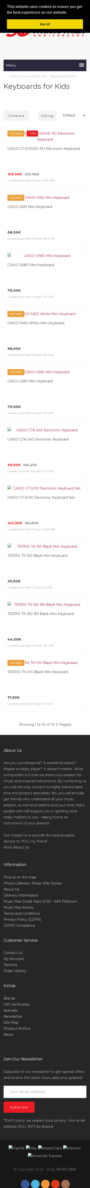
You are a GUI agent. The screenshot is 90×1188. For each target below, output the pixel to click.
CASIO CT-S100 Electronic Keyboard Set (41, 467)
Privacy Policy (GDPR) (22, 871)
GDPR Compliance (19, 877)
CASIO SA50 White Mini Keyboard (35, 311)
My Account (14, 910)
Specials (10, 962)
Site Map (11, 974)
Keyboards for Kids (63, 76)
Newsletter (13, 968)
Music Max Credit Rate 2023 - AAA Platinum (40, 853)
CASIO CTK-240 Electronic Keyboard (38, 415)
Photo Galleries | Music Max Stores (33, 835)
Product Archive (17, 980)
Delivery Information (21, 847)
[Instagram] (65, 1136)
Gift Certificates (17, 956)
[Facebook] (25, 1136)
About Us (21, 799)
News (8, 986)
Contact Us (13, 904)
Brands (9, 950)
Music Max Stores (18, 859)
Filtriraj (47, 116)
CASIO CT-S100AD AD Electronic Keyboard (43, 148)
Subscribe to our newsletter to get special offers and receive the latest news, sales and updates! (44, 1026)
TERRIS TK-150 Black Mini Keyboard (37, 519)
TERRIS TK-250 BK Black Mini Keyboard (40, 571)
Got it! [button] (45, 24)
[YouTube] (55, 1136)
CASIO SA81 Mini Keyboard (30, 363)
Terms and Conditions (22, 865)
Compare (16, 115)
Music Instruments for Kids (28, 76)
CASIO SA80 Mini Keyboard (30, 259)
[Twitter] (35, 1136)
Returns (10, 916)
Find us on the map (20, 829)
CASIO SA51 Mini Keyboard (29, 207)
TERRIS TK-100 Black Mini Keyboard (37, 624)
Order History (15, 922)
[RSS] (45, 1136)
